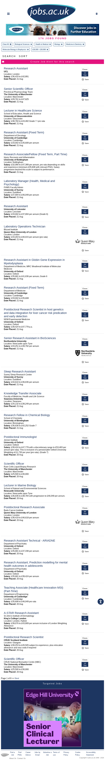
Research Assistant (16, 68)
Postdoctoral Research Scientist (23, 637)
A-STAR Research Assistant (21, 613)
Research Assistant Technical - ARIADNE (29, 540)
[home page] (51, 23)
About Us (12, 758)
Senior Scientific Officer (18, 88)
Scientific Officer (14, 463)
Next (17, 678)
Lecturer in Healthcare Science (23, 110)
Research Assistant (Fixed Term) (24, 132)
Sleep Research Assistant (20, 371)
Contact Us (21, 758)
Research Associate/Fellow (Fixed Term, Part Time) (35, 154)
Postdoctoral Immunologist (20, 437)
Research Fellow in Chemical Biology (27, 415)
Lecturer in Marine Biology (20, 485)
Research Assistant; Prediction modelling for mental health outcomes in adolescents (35, 564)
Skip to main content (10, 2)
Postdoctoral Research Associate (24, 507)
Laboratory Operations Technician (24, 226)
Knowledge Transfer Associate (22, 393)
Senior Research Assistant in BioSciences (30, 338)
